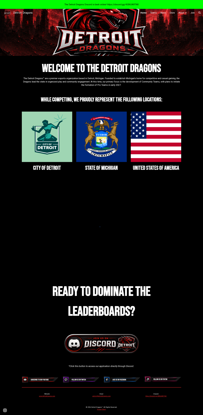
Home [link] (143, 12)
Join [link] (193, 12)
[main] (101, 73)
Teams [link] (153, 12)
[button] (199, 12)
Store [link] (172, 12)
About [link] (181, 12)
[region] (101, 4)
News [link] (163, 12)
